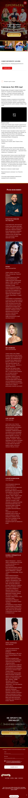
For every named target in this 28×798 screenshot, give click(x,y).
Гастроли (7, 778)
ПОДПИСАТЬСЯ (14, 767)
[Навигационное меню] (25, 3)
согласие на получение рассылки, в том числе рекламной (13, 762)
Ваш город (6, 756)
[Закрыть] (26, 795)
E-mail (5, 751)
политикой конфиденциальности (15, 761)
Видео (16, 778)
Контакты (20, 778)
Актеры (12, 778)
